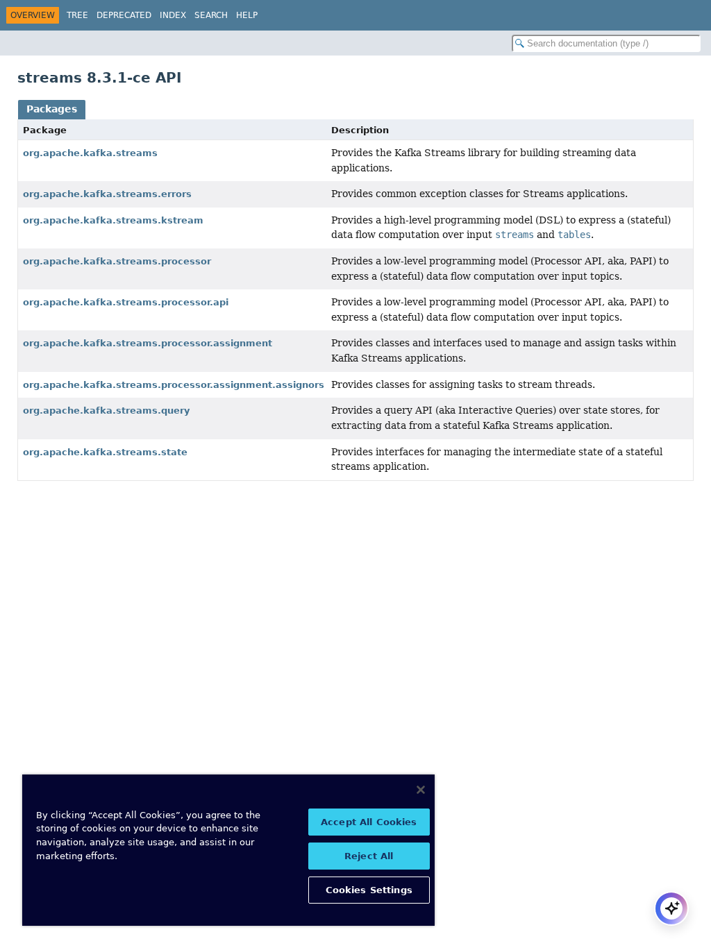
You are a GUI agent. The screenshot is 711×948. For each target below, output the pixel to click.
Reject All (368, 856)
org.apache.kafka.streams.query (106, 410)
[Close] (421, 790)
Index (173, 15)
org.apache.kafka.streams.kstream (113, 220)
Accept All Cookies (369, 822)
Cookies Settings (369, 890)
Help (247, 15)
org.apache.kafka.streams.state (105, 452)
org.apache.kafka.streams (90, 153)
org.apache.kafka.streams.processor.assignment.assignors (173, 385)
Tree (77, 15)
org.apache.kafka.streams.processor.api (125, 302)
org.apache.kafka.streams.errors (107, 194)
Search (211, 15)
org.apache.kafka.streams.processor (117, 261)
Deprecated (124, 15)
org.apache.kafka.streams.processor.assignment (147, 343)
